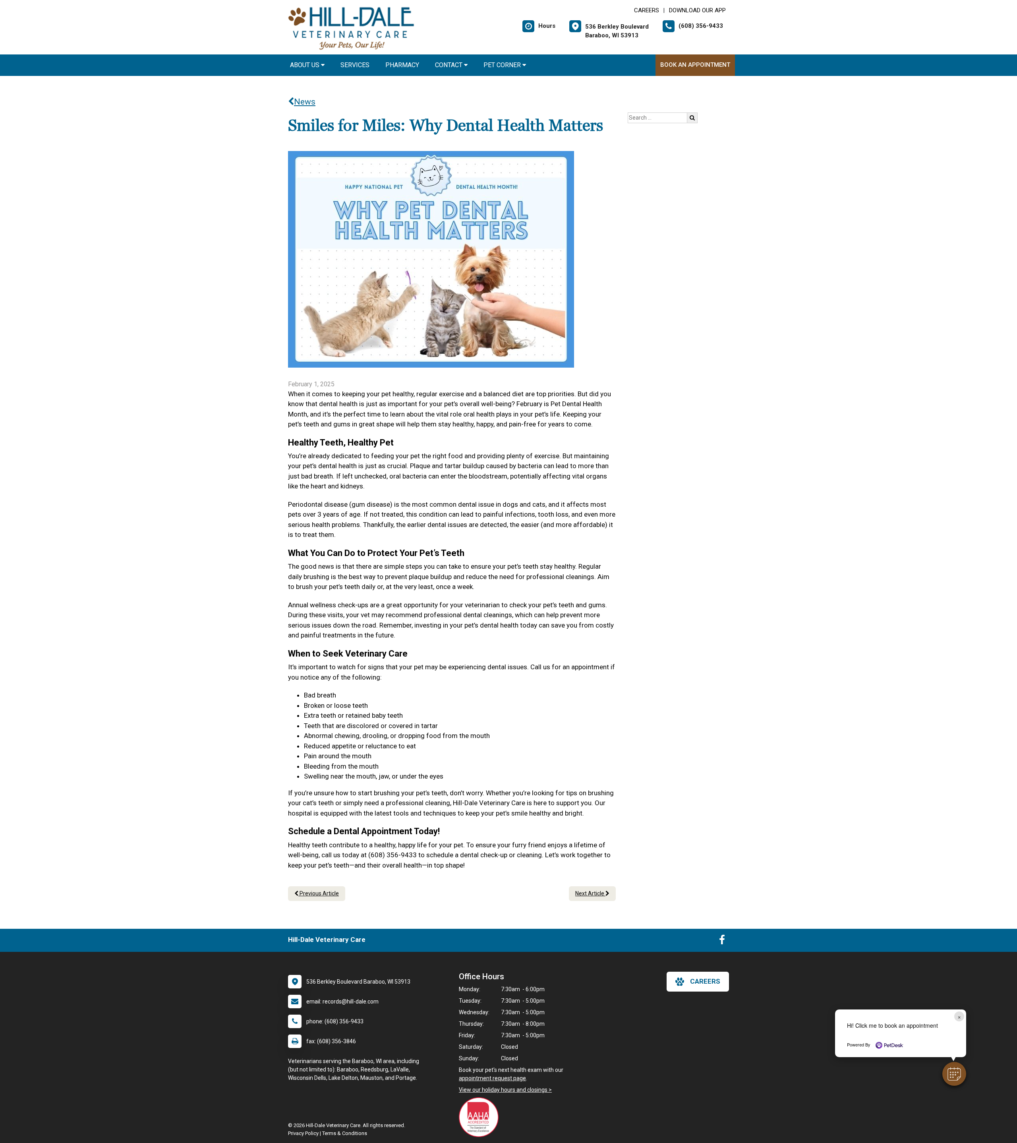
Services (354, 65)
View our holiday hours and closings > (505, 1090)
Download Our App (697, 10)
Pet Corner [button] (502, 65)
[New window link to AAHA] (481, 1117)
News (304, 102)
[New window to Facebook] (722, 941)
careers (705, 981)
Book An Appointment (695, 64)
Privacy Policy (303, 1133)
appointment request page (492, 1078)
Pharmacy (402, 65)
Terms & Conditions (344, 1133)
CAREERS (646, 10)
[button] (954, 1074)
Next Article (590, 893)
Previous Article (318, 893)
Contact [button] (449, 65)
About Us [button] (305, 65)
